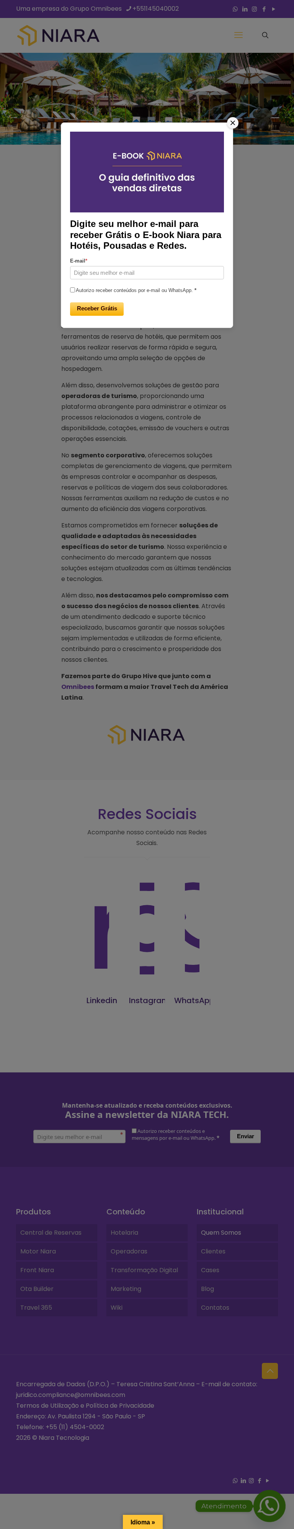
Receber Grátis (97, 308)
